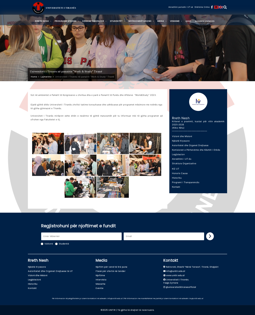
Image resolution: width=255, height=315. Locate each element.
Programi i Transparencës (185, 182)
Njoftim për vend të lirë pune (111, 266)
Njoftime (100, 275)
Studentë (64, 243)
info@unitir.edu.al (175, 271)
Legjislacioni (34, 279)
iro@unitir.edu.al (196, 298)
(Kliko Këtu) (178, 127)
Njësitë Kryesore (181, 140)
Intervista (101, 279)
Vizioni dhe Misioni (182, 136)
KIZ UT (175, 168)
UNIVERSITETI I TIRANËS (61, 8)
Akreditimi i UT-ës (181, 159)
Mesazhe (100, 283)
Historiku (177, 177)
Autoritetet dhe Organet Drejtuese (190, 145)
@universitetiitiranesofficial (181, 287)
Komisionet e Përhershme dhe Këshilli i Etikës (196, 150)
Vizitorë (48, 243)
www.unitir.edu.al (175, 275)
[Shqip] (216, 7)
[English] (220, 7)
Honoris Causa (180, 173)
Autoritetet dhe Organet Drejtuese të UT (50, 271)
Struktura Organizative (184, 163)
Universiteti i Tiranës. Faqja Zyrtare (176, 281)
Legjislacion (178, 154)
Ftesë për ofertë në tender (111, 271)
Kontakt (176, 187)
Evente (99, 288)
